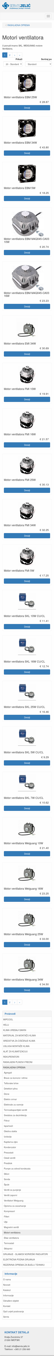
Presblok (8, 1163)
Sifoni (6, 1173)
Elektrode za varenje (13, 1104)
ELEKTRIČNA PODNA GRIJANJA (19, 1259)
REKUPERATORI (11, 1056)
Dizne (6, 1093)
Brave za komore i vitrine (15, 1077)
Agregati (8, 1072)
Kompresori (9, 1211)
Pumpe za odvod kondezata (17, 1168)
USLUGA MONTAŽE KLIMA (16, 1046)
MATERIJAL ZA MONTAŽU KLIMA (19, 1035)
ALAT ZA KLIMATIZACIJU (15, 1051)
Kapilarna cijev (11, 1141)
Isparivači (8, 1125)
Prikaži (19, 59)
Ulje (6, 1221)
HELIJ (6, 1024)
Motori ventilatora (12, 1232)
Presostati (8, 1152)
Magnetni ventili (11, 1227)
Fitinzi (6, 1120)
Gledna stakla (10, 1131)
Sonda (7, 1179)
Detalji (27, 107)
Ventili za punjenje (12, 1189)
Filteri (6, 1216)
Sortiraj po (46, 59)
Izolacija (8, 1136)
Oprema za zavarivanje (15, 1205)
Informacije (8, 1295)
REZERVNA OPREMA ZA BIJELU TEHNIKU (24, 1264)
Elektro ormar (10, 1099)
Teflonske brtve (11, 1083)
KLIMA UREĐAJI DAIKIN (14, 1030)
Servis (6, 1316)
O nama (7, 1279)
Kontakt (6, 1306)
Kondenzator (10, 1147)
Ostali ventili (9, 1157)
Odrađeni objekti (11, 1300)
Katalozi (7, 1290)
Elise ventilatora (11, 1237)
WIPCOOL (8, 1019)
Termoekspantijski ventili (15, 1109)
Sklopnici (8, 1248)
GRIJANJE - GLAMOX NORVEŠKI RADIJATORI (25, 1254)
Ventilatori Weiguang (13, 1200)
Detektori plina (11, 1088)
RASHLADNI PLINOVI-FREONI (17, 1062)
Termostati (9, 1243)
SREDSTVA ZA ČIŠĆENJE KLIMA (19, 1040)
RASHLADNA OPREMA (14, 1067)
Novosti (6, 1284)
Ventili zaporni (10, 1195)
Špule (6, 1184)
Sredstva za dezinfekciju (15, 1115)
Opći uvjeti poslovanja (13, 1311)
